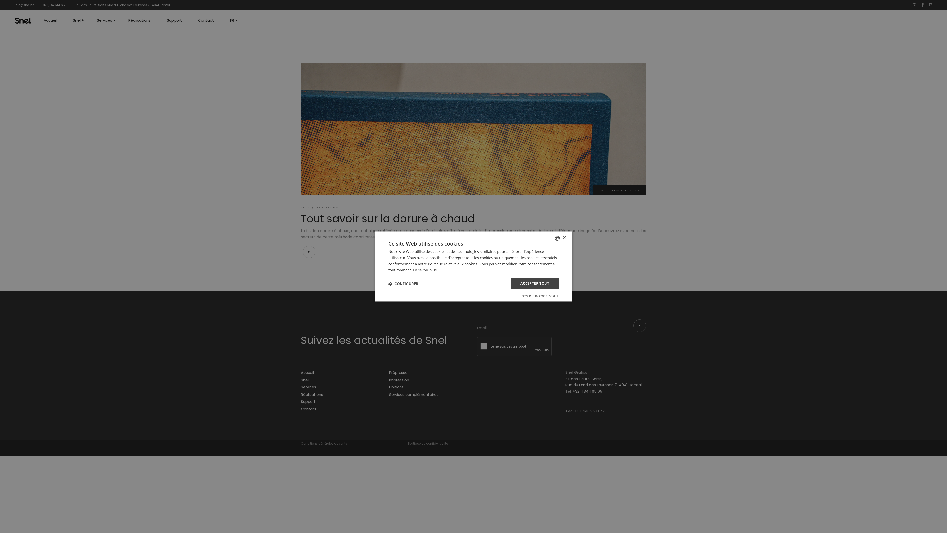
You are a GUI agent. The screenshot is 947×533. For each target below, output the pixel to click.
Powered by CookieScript (539, 296)
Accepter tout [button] (534, 283)
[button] (403, 283)
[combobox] (557, 238)
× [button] (564, 238)
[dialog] (473, 266)
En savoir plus (425, 269)
